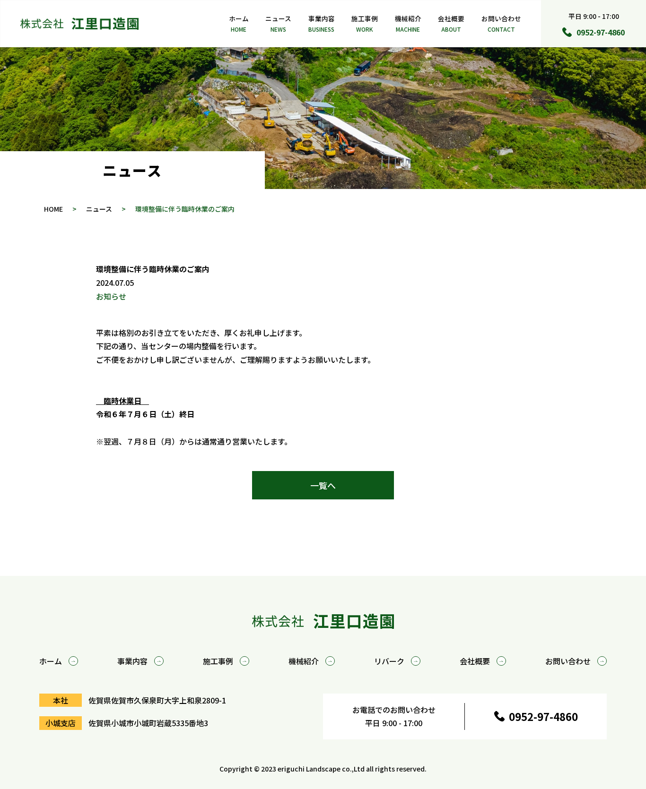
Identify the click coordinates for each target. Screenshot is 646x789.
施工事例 (364, 24)
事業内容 (321, 24)
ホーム (239, 24)
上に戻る (594, 526)
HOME (53, 209)
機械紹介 (408, 24)
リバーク (389, 661)
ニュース (278, 24)
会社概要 (451, 24)
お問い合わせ (501, 24)
